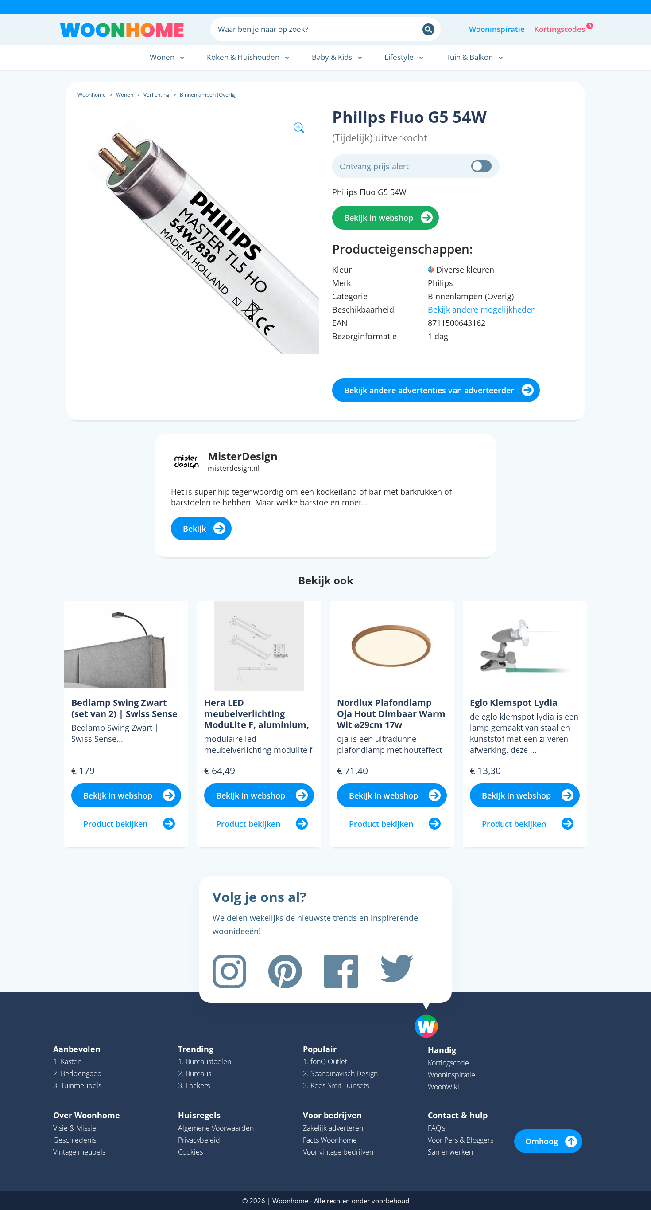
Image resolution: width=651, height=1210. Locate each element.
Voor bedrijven (332, 1115)
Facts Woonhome (330, 1140)
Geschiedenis (74, 1140)
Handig (442, 1050)
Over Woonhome (86, 1115)
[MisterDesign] (186, 460)
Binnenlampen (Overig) (208, 94)
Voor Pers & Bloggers (460, 1140)
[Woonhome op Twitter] (397, 971)
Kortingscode (448, 1063)
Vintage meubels (79, 1152)
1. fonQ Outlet (325, 1061)
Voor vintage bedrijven (338, 1152)
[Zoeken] (428, 29)
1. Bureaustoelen (204, 1061)
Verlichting (156, 94)
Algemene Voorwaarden (216, 1128)
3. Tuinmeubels (77, 1085)
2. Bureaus (194, 1073)
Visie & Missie (74, 1128)
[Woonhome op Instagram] (229, 971)
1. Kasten (67, 1061)
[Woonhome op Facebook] (341, 971)
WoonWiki (443, 1087)
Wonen (124, 94)
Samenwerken (450, 1152)
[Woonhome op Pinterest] (285, 971)
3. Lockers (194, 1085)
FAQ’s (436, 1128)
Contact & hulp (458, 1115)
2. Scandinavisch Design (340, 1073)
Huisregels (199, 1115)
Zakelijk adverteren (333, 1128)
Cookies (190, 1152)
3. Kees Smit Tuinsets (336, 1085)
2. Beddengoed (77, 1073)
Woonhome (92, 94)
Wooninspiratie (497, 29)
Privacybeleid (199, 1140)
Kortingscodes (560, 28)
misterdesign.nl (234, 468)
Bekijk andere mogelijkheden (482, 309)
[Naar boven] (431, 1012)
